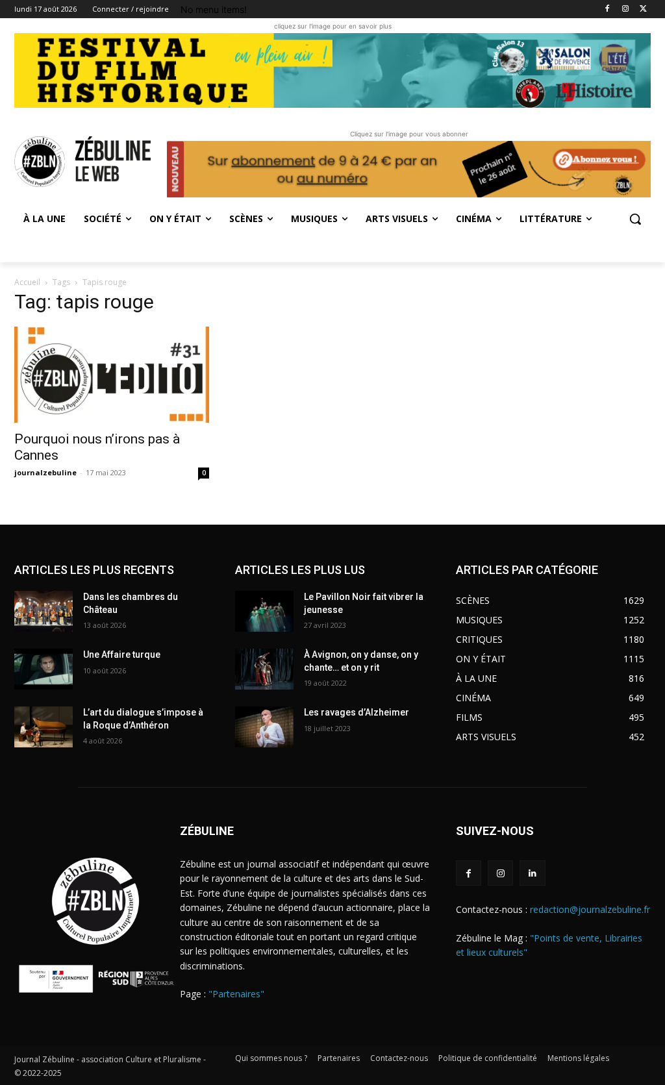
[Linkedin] (532, 873)
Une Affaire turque (121, 654)
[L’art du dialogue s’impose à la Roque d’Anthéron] (43, 726)
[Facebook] (607, 9)
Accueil (27, 282)
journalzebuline (45, 472)
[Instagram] (625, 9)
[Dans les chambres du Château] (43, 611)
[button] (635, 218)
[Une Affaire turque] (43, 669)
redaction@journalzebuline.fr (590, 909)
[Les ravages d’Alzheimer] (264, 726)
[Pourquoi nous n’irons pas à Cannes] (111, 375)
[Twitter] (643, 9)
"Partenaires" (236, 994)
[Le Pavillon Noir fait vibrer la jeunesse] (264, 611)
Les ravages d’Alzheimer (356, 712)
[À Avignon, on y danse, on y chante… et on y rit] (264, 669)
